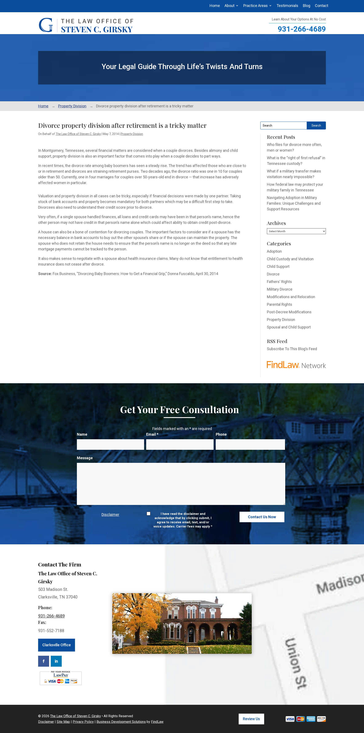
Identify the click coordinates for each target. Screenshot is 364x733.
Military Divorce (279, 289)
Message (85, 458)
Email (152, 434)
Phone (221, 434)
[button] (360, 702)
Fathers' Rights (279, 281)
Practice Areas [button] (255, 5)
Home (215, 5)
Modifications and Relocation (291, 297)
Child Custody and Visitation (290, 259)
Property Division (132, 134)
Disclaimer (110, 514)
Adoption (274, 251)
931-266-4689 (302, 29)
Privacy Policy (83, 722)
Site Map (63, 722)
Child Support (278, 266)
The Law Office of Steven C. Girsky (78, 134)
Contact (321, 5)
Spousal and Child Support (289, 327)
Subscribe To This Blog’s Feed (292, 349)
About (229, 5)
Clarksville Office (56, 645)
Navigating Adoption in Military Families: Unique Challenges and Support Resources (294, 203)
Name (82, 434)
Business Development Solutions (121, 722)
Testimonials (287, 5)
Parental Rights (279, 304)
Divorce (273, 274)
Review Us (251, 719)
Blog (306, 5)
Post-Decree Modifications (289, 312)
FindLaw (157, 722)
